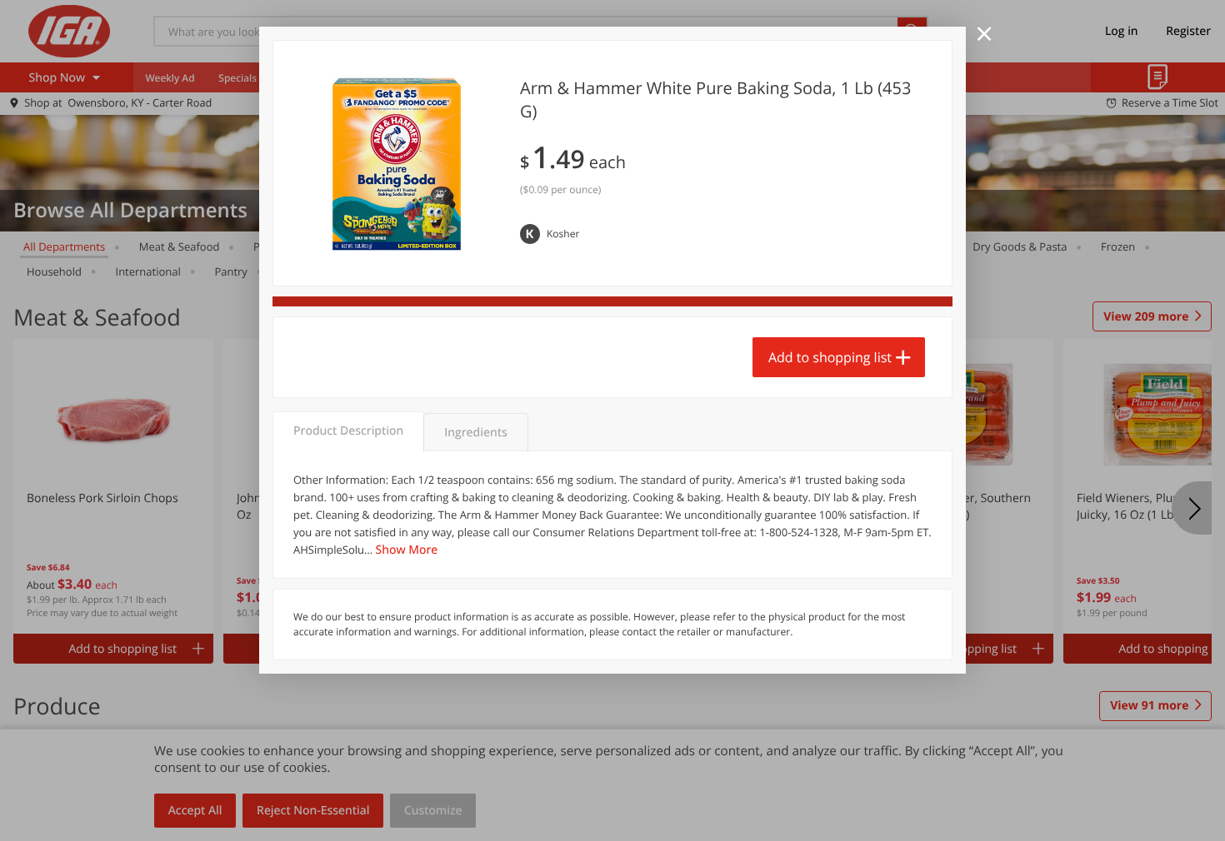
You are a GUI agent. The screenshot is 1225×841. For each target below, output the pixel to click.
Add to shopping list (830, 357)
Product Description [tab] (348, 431)
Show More (407, 550)
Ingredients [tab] (475, 432)
